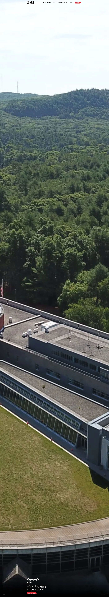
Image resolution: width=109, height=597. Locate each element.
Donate (53, 2)
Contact (71, 2)
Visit (44, 2)
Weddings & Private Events (62, 2)
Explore (48, 2)
